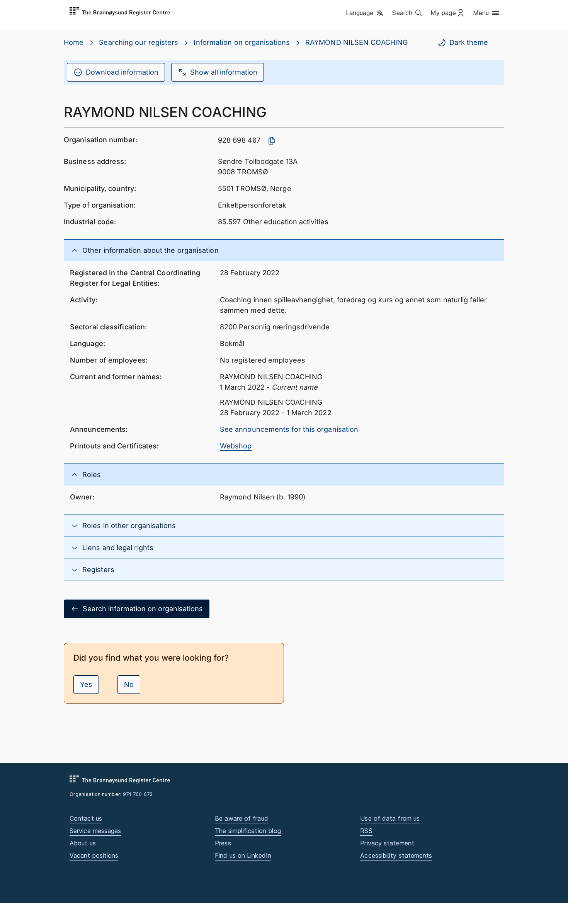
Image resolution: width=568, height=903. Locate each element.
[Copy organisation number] (271, 140)
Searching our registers (138, 42)
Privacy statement (387, 843)
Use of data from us (390, 818)
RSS (366, 831)
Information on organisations (242, 42)
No (129, 684)
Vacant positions (94, 855)
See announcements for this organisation (289, 429)
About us (83, 843)
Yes (86, 684)
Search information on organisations (143, 609)
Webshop (236, 446)
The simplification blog (248, 831)
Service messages (95, 831)
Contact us (86, 818)
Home (73, 42)
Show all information (223, 72)
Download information (122, 72)
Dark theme (468, 42)
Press (223, 843)
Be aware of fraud (241, 818)
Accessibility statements (396, 855)
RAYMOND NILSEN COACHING (356, 42)
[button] (365, 13)
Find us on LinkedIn (243, 855)
